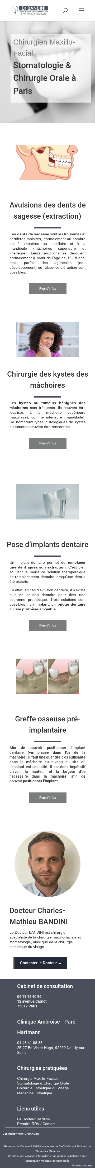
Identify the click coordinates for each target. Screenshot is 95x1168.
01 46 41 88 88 (29, 1043)
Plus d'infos (47, 288)
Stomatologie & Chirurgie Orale (43, 1083)
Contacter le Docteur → (41, 962)
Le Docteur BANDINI (34, 1119)
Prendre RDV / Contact (36, 1124)
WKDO (19, 1133)
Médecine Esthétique (34, 1093)
